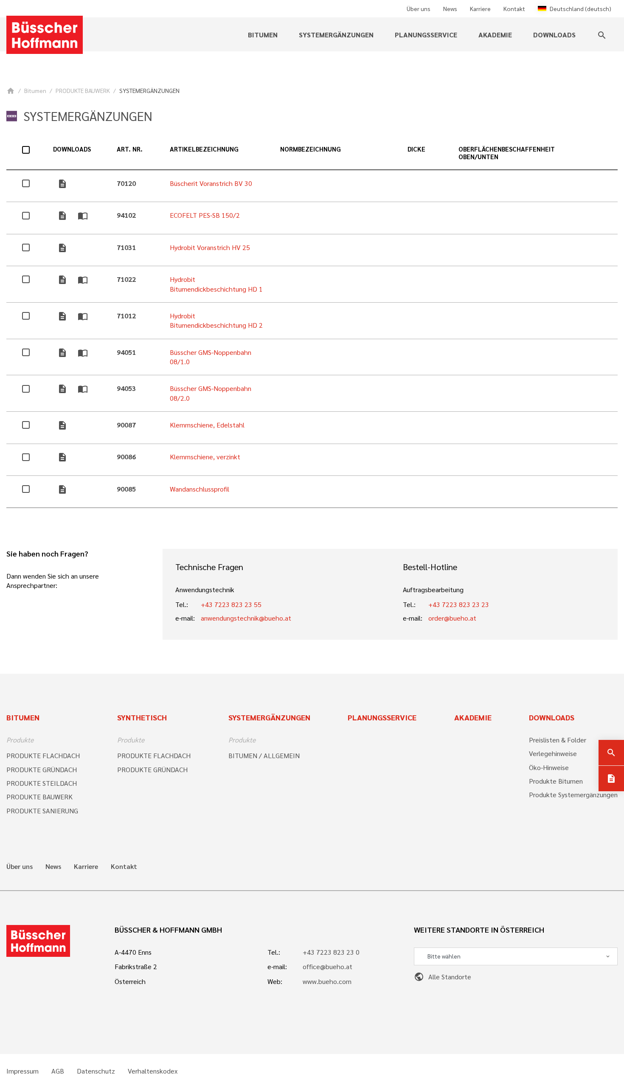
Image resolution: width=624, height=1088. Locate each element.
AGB (57, 1071)
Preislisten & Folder (557, 739)
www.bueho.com (327, 981)
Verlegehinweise (553, 753)
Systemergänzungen (269, 717)
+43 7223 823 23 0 (331, 951)
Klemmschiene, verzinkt (205, 456)
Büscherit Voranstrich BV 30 (211, 183)
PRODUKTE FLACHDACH (43, 755)
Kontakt (514, 8)
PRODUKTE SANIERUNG (42, 810)
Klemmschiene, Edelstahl (207, 424)
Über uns (418, 8)
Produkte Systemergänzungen (573, 794)
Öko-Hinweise (549, 767)
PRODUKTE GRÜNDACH (41, 769)
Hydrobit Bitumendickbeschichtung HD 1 (216, 284)
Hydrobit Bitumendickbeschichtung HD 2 (216, 320)
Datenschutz (96, 1071)
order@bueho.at (452, 617)
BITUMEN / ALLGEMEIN (264, 755)
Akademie (495, 34)
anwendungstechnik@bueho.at (246, 617)
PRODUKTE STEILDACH (41, 783)
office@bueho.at (327, 966)
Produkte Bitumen (556, 780)
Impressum (22, 1071)
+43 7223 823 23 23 (458, 604)
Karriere (480, 8)
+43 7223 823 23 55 (231, 604)
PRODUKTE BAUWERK (83, 90)
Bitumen (35, 90)
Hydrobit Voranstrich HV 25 (210, 247)
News (450, 8)
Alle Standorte (442, 976)
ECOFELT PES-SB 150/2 (205, 215)
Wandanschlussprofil (199, 488)
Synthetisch (142, 717)
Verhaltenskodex (152, 1071)
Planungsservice (426, 34)
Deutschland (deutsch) (580, 8)
